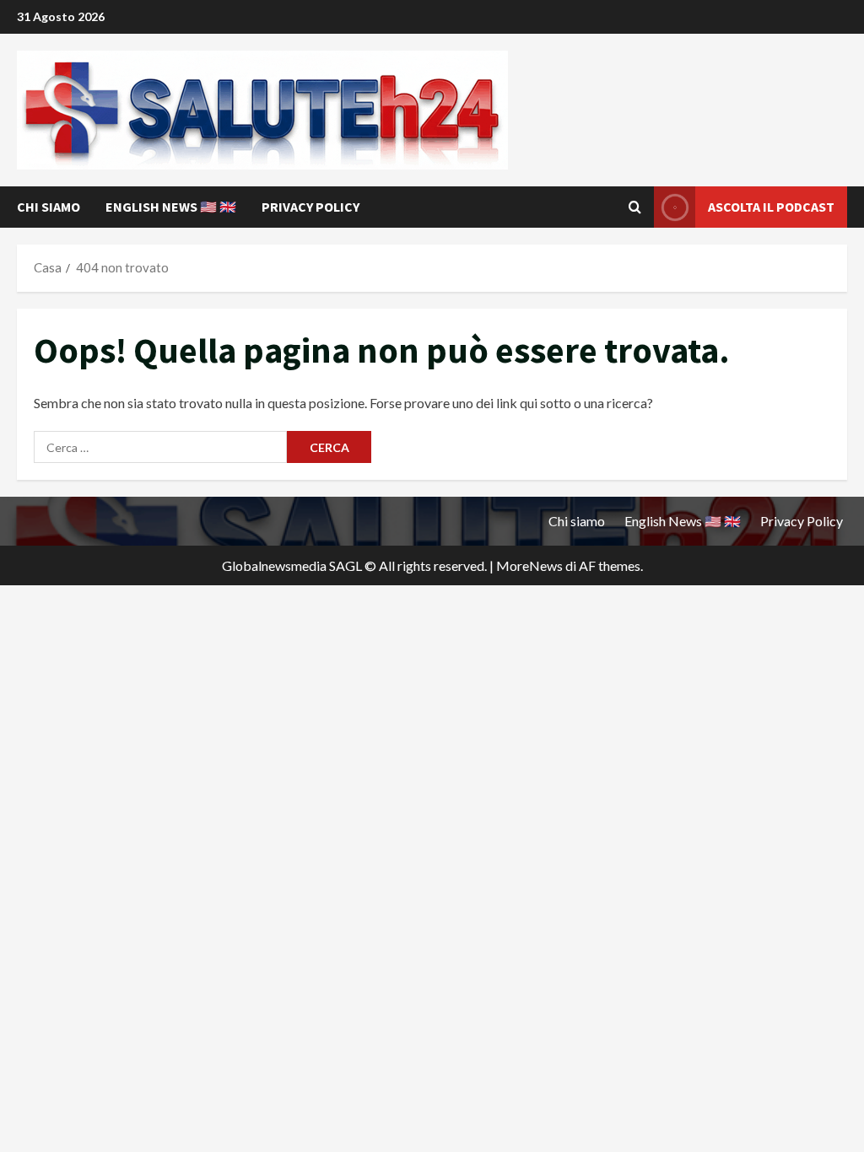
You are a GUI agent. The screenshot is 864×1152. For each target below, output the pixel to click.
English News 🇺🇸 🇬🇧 (170, 206)
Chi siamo (48, 206)
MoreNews (529, 565)
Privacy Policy (310, 206)
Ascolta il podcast (771, 206)
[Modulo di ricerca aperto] (635, 207)
